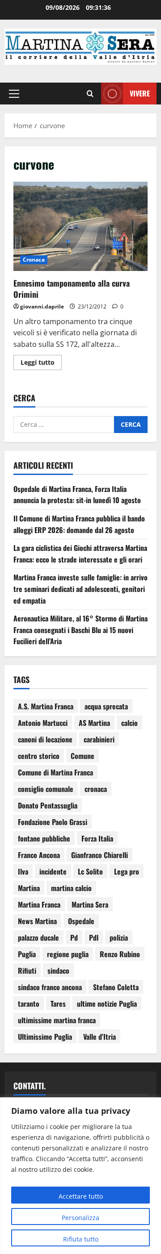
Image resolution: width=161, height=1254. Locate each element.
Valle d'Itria (99, 1036)
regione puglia (68, 954)
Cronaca (34, 259)
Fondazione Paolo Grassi (52, 822)
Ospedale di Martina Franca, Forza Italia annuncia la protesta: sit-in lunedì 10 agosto (77, 494)
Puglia (27, 954)
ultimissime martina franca (57, 1020)
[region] (80, 1175)
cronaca (96, 788)
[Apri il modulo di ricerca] (90, 93)
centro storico (38, 755)
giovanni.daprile (42, 306)
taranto (28, 1003)
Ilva (23, 871)
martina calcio (71, 888)
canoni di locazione (45, 739)
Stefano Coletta (116, 987)
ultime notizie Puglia (107, 1003)
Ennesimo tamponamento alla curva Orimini (80, 226)
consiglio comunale (45, 788)
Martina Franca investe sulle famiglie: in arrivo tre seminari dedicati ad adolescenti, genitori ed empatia (80, 588)
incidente (53, 871)
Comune (82, 755)
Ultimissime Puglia (45, 1036)
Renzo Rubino (120, 954)
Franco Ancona (39, 855)
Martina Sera (90, 904)
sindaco (58, 970)
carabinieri (99, 739)
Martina (29, 888)
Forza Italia (97, 838)
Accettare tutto (81, 1196)
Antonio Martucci (43, 722)
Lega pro (126, 871)
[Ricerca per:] (63, 424)
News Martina (37, 921)
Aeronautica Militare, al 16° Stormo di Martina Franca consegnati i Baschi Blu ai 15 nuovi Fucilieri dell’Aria (80, 629)
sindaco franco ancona (50, 987)
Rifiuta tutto (80, 1239)
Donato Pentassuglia (47, 805)
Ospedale (81, 921)
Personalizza (80, 1217)
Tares (58, 1003)
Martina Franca (39, 904)
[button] (14, 93)
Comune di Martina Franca (55, 772)
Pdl (93, 937)
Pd (74, 937)
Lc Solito (90, 871)
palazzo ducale (38, 937)
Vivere (140, 92)
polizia (119, 937)
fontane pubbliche (44, 838)
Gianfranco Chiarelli (99, 855)
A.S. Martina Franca (45, 706)
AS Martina (94, 722)
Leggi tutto (41, 361)
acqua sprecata (106, 706)
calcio (129, 722)
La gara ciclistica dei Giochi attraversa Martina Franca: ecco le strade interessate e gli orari (80, 553)
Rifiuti (27, 970)
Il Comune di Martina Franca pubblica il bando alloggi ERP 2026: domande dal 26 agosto (79, 524)
